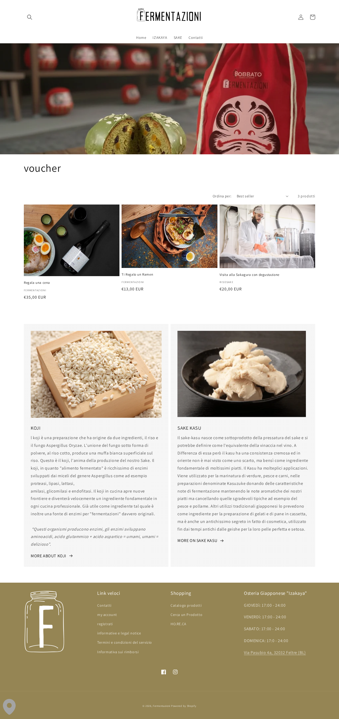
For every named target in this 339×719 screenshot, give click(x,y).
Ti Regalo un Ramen (137, 274)
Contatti (104, 605)
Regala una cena (37, 283)
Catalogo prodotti (186, 605)
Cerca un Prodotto (186, 614)
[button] (29, 17)
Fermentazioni (161, 706)
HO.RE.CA (178, 623)
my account (107, 614)
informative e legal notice (119, 633)
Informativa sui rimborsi (118, 652)
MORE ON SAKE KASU (197, 540)
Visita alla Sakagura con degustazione (249, 275)
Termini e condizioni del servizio (124, 642)
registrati (105, 623)
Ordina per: (222, 196)
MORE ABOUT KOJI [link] (48, 556)
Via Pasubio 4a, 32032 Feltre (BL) (275, 652)
